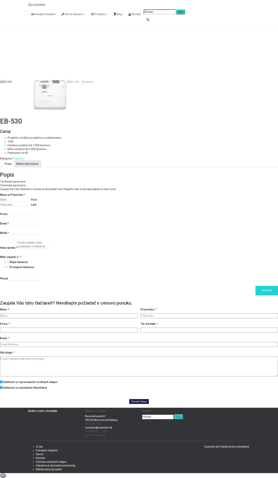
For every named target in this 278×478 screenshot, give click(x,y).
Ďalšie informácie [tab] (27, 163)
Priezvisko (147, 309)
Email (4, 223)
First (34, 199)
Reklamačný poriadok (49, 469)
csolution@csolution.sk (98, 427)
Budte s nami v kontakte (42, 410)
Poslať (267, 290)
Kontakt (136, 14)
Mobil (4, 232)
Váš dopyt (6, 352)
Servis (39, 454)
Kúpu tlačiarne (19, 262)
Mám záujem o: (10, 256)
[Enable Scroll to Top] (3, 475)
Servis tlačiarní (74, 14)
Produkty (100, 14)
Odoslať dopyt (139, 401)
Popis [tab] (8, 163)
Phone (4, 278)
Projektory (18, 158)
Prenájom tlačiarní (44, 14)
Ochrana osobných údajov (51, 461)
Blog (119, 14)
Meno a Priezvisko (12, 194)
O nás (39, 446)
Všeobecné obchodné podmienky (56, 465)
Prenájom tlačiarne (22, 267)
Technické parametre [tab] (13, 181)
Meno (3, 309)
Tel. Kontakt (148, 323)
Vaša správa (8, 247)
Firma (3, 214)
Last (33, 204)
